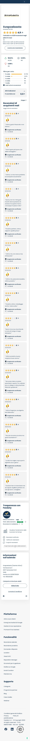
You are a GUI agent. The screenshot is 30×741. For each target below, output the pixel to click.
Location (6, 653)
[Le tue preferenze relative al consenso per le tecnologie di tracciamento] (27, 738)
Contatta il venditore (15, 591)
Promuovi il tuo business (11, 630)
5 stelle (7, 74)
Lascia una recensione (15, 48)
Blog (5, 694)
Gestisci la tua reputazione (12, 626)
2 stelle (7, 81)
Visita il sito (15, 586)
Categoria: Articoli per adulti (12, 581)
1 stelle (7, 83)
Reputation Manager (10, 660)
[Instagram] (26, 596)
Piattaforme (8, 674)
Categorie (7, 686)
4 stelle (7, 76)
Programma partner (10, 690)
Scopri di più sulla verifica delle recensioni (15, 546)
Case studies (8, 697)
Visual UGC (7, 656)
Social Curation (9, 670)
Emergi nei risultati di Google (13, 623)
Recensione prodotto (11, 646)
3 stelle (7, 79)
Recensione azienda (10, 642)
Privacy (6, 716)
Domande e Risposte (10, 649)
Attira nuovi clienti (10, 619)
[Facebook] (3, 596)
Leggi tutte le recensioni (10, 108)
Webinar (6, 701)
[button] (15, 531)
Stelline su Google (9, 667)
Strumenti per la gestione (12, 663)
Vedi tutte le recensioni (13, 85)
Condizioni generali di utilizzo (13, 713)
